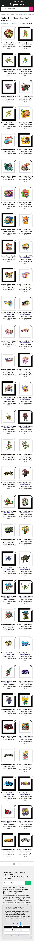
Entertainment (5, 14)
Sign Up (28, 882)
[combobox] (15, 9)
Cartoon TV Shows (22, 14)
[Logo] (17, 4)
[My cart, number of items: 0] (31, 4)
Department (4, 23)
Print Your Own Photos (17, 1)
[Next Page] (20, 864)
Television (13, 14)
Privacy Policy (16, 923)
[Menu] (2, 5)
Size (22, 23)
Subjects (14, 23)
